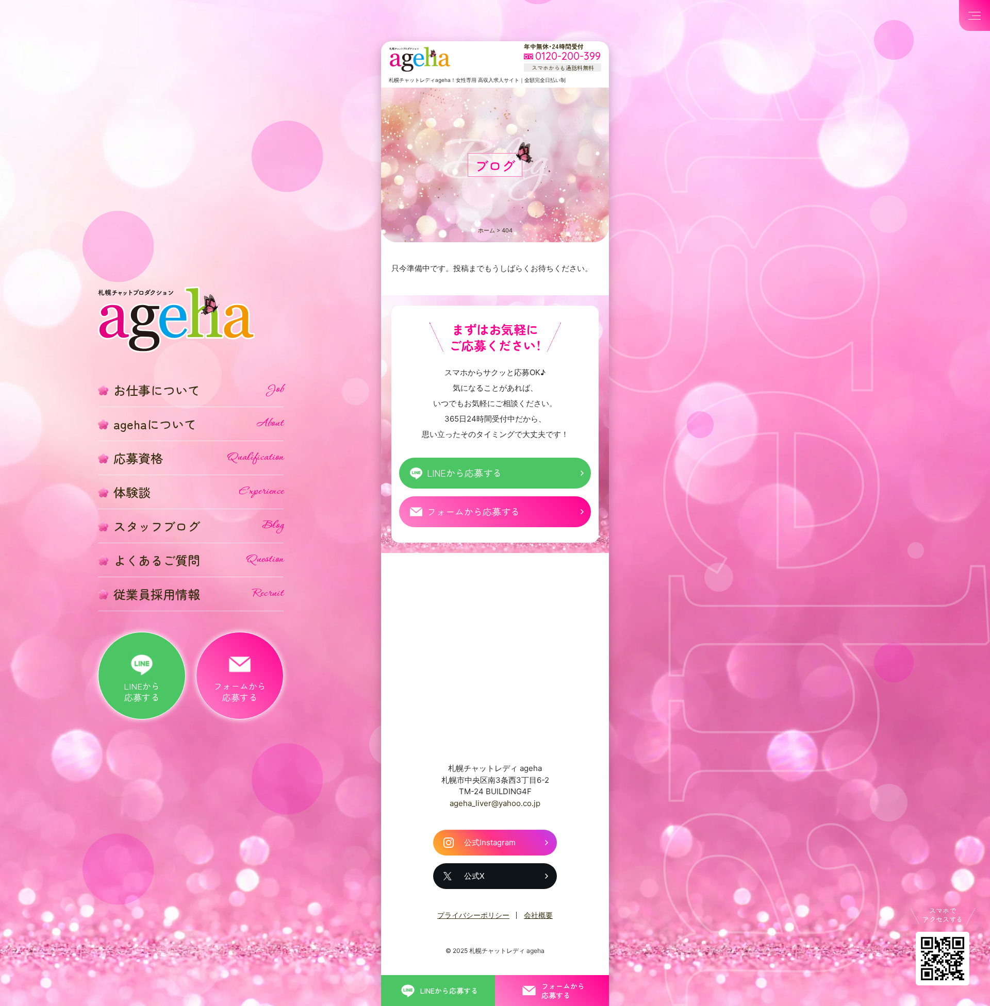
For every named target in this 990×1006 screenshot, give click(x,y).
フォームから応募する (473, 511)
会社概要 (538, 915)
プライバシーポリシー (473, 915)
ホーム (486, 230)
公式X (474, 876)
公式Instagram (490, 842)
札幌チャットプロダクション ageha (420, 59)
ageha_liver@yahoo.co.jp (495, 803)
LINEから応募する (464, 472)
